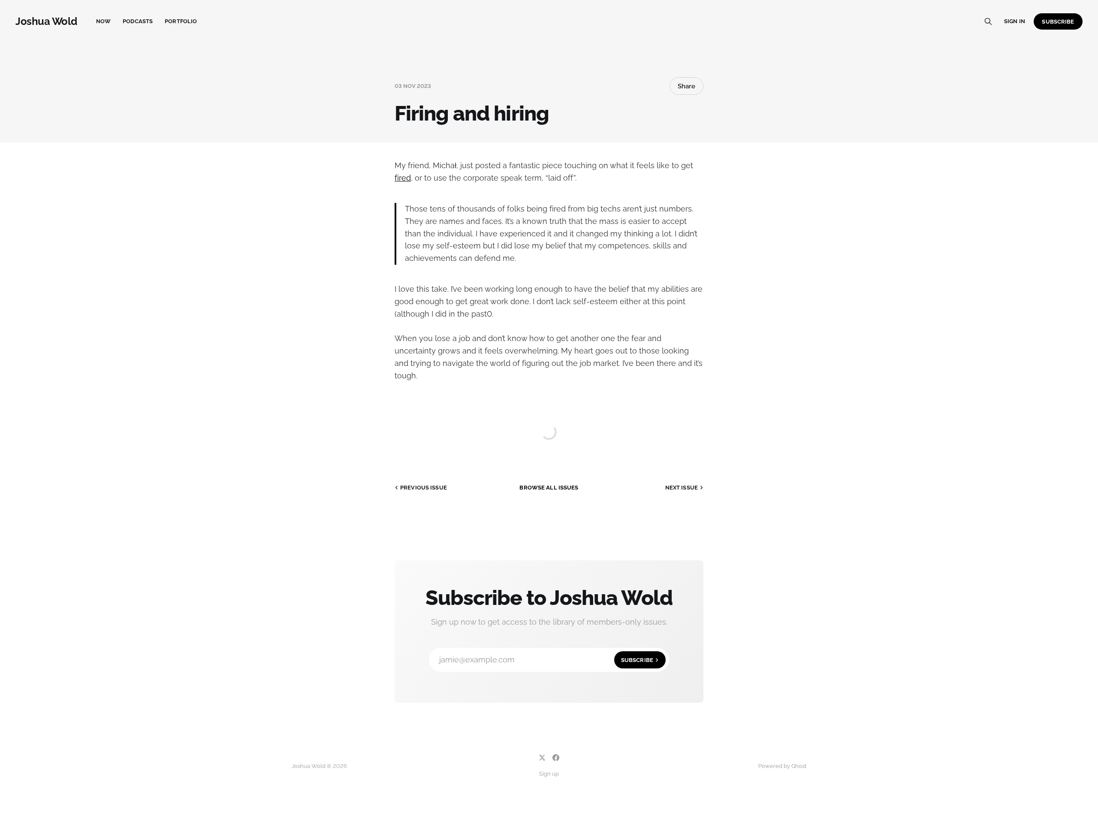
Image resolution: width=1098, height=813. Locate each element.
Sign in (1014, 21)
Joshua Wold (46, 21)
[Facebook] (555, 757)
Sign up (549, 774)
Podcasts (138, 21)
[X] (542, 757)
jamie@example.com (546, 659)
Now (103, 21)
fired (403, 177)
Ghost (798, 766)
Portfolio (181, 21)
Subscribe (1058, 21)
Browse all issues (548, 487)
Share (686, 86)
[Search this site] (988, 21)
